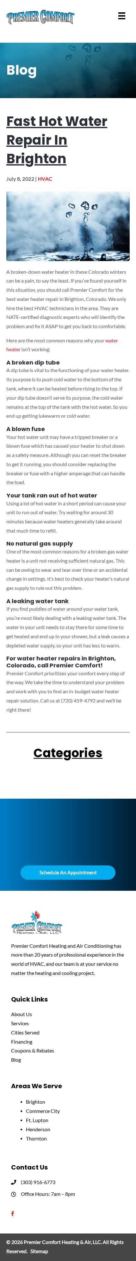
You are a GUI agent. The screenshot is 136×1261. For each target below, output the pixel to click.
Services (20, 1023)
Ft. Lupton (37, 1120)
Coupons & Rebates (32, 1050)
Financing (21, 1042)
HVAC (45, 179)
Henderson (38, 1129)
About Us (21, 1014)
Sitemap (39, 1251)
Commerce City (43, 1111)
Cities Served (25, 1032)
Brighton (35, 1102)
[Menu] (122, 16)
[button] (68, 872)
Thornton (36, 1138)
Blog (16, 1060)
